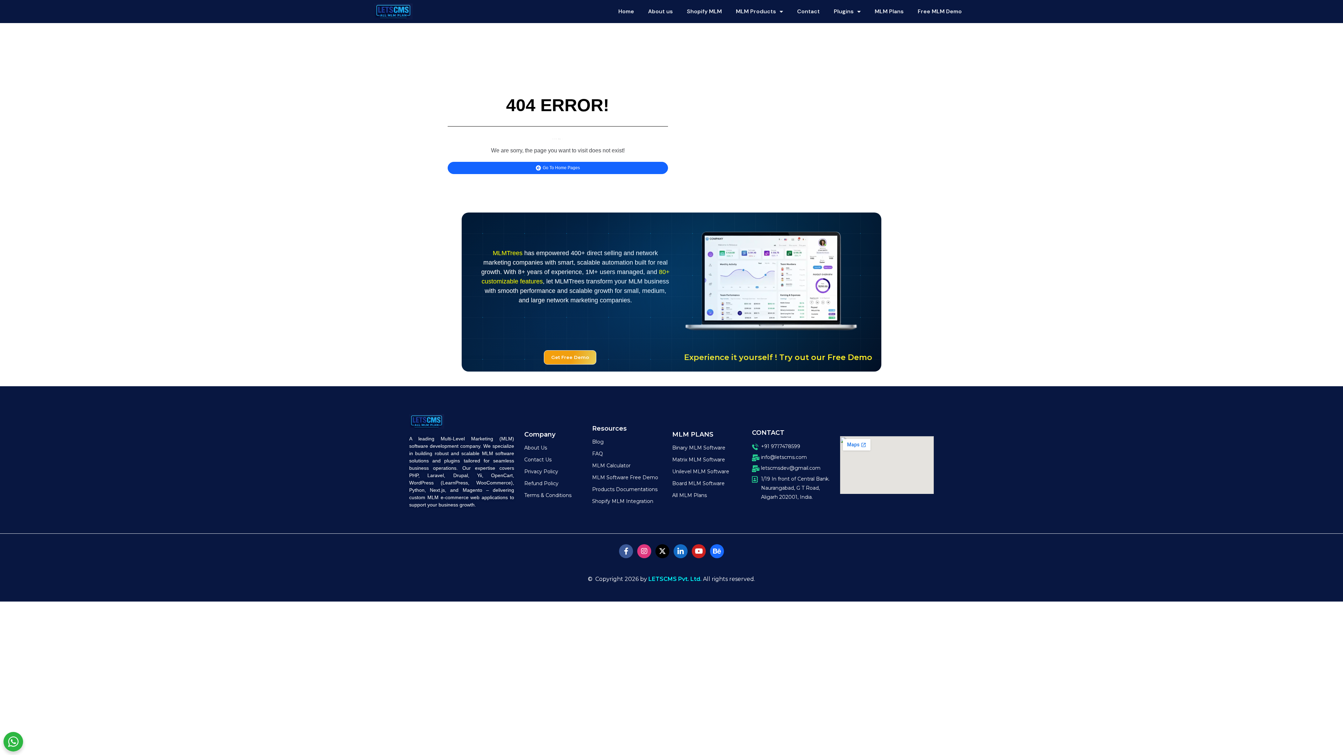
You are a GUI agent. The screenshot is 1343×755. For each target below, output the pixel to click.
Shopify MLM (704, 11)
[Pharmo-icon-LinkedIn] (681, 551)
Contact (808, 11)
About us (660, 11)
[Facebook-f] (626, 551)
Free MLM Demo (940, 11)
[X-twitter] (662, 551)
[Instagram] (644, 551)
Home (626, 11)
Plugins (844, 11)
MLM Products (756, 11)
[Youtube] (699, 551)
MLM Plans (889, 11)
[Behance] (717, 551)
